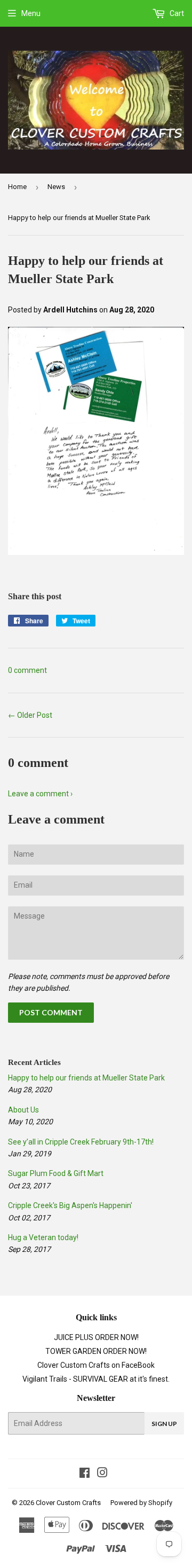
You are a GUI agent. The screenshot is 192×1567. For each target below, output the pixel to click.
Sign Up (164, 1424)
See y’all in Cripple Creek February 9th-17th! (81, 1142)
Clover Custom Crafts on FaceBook (96, 1365)
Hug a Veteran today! (43, 1237)
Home (17, 187)
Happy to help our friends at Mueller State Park (86, 1078)
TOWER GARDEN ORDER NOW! (96, 1351)
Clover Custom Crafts (68, 1503)
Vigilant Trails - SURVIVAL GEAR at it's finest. (96, 1379)
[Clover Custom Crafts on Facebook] (84, 1474)
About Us (23, 1110)
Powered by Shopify (141, 1503)
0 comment (27, 670)
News (56, 187)
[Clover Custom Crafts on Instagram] (102, 1474)
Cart (176, 13)
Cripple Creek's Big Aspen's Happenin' (70, 1205)
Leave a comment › (40, 793)
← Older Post (30, 715)
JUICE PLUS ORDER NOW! (96, 1337)
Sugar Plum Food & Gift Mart (55, 1173)
